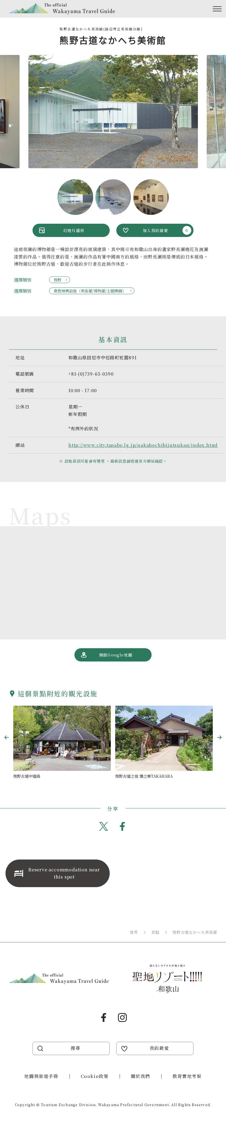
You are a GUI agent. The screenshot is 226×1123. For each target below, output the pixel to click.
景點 (155, 932)
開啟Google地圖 (116, 655)
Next (219, 737)
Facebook (122, 826)
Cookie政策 (95, 1076)
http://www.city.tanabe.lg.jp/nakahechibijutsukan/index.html (143, 445)
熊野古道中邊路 (26, 776)
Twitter (103, 826)
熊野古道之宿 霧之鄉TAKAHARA (144, 776)
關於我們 (140, 1076)
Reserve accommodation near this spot (64, 873)
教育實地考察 (187, 1076)
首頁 (134, 932)
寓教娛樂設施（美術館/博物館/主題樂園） (90, 291)
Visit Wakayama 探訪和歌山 (62, 8)
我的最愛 (159, 1048)
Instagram (122, 1017)
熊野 (57, 280)
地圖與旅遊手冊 (41, 1076)
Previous (6, 737)
